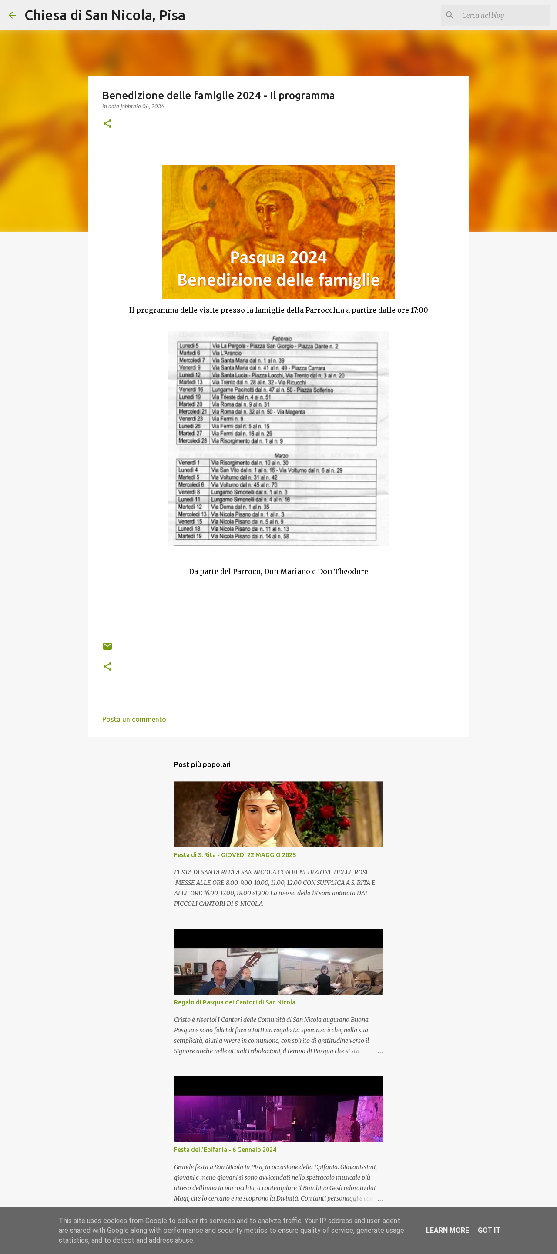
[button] (107, 124)
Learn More (447, 1230)
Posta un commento (134, 719)
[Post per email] (107, 649)
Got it (489, 1230)
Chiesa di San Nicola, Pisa (104, 15)
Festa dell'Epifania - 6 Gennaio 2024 (225, 1149)
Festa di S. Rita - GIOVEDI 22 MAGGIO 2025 (235, 854)
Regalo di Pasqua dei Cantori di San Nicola (234, 1002)
